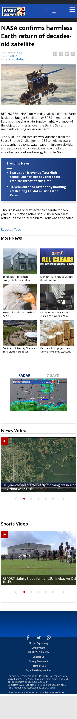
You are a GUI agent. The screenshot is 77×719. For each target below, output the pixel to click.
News (20, 52)
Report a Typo (11, 229)
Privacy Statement (38, 661)
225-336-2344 (40, 681)
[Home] (14, 11)
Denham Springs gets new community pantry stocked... (55, 350)
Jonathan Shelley (14, 59)
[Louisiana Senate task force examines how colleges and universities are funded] (57, 297)
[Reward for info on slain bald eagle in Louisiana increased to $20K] (20, 297)
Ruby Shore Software (53, 692)
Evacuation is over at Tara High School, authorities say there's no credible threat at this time (35, 177)
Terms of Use (38, 665)
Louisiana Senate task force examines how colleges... (55, 314)
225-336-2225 (25, 679)
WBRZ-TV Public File (38, 652)
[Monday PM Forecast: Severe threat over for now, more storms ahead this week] (57, 261)
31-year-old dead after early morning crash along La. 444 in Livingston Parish (38, 191)
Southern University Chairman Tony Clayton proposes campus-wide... (19, 352)
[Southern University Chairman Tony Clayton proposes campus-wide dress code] (20, 333)
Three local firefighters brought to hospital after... (17, 278)
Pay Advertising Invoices (38, 670)
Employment (38, 647)
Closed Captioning (38, 643)
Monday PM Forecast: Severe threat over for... (56, 278)
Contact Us (38, 656)
